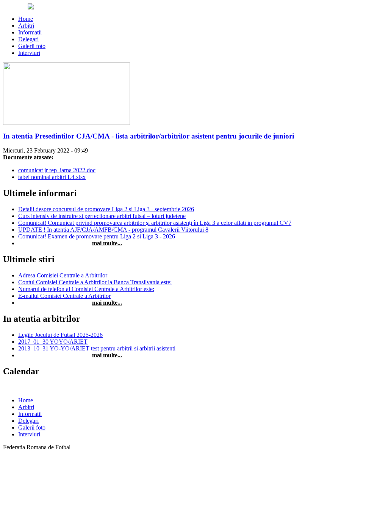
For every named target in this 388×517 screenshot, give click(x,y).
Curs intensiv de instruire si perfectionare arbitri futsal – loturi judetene (102, 216)
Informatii (30, 32)
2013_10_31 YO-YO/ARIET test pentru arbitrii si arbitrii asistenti (96, 348)
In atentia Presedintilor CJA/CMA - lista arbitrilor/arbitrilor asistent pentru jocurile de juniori (148, 136)
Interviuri (29, 53)
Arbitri (26, 25)
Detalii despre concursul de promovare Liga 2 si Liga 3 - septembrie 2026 (106, 209)
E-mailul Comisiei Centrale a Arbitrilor (64, 296)
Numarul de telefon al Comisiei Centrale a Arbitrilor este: (86, 289)
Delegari (28, 39)
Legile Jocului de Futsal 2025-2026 (60, 335)
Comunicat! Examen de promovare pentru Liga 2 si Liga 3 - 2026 (96, 236)
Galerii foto (31, 46)
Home (25, 19)
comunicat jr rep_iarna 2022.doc (56, 170)
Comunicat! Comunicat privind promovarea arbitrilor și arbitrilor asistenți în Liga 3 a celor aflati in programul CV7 (154, 223)
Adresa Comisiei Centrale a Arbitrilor (62, 275)
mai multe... (107, 243)
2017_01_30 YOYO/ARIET (53, 341)
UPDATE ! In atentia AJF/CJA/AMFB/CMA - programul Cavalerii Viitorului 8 (113, 229)
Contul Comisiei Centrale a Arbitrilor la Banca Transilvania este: (95, 282)
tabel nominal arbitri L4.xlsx (52, 177)
